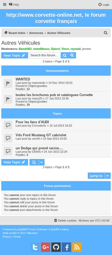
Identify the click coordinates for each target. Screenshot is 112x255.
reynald (76, 48)
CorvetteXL (39, 125)
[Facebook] (66, 247)
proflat (13, 233)
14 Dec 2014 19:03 (60, 82)
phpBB (22, 229)
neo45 (36, 138)
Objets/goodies (37, 85)
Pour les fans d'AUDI (32, 122)
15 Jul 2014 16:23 (60, 125)
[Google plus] (45, 247)
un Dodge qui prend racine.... (39, 148)
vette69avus (41, 48)
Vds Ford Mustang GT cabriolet (41, 135)
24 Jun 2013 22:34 (55, 151)
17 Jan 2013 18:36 (57, 98)
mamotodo (38, 82)
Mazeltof (32, 233)
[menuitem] (14, 5)
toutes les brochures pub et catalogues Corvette (54, 95)
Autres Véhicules (20, 43)
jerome (86, 48)
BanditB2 (25, 48)
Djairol (55, 48)
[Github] (56, 247)
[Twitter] (35, 247)
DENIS (36, 151)
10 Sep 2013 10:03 (55, 138)
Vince (65, 48)
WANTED (23, 79)
